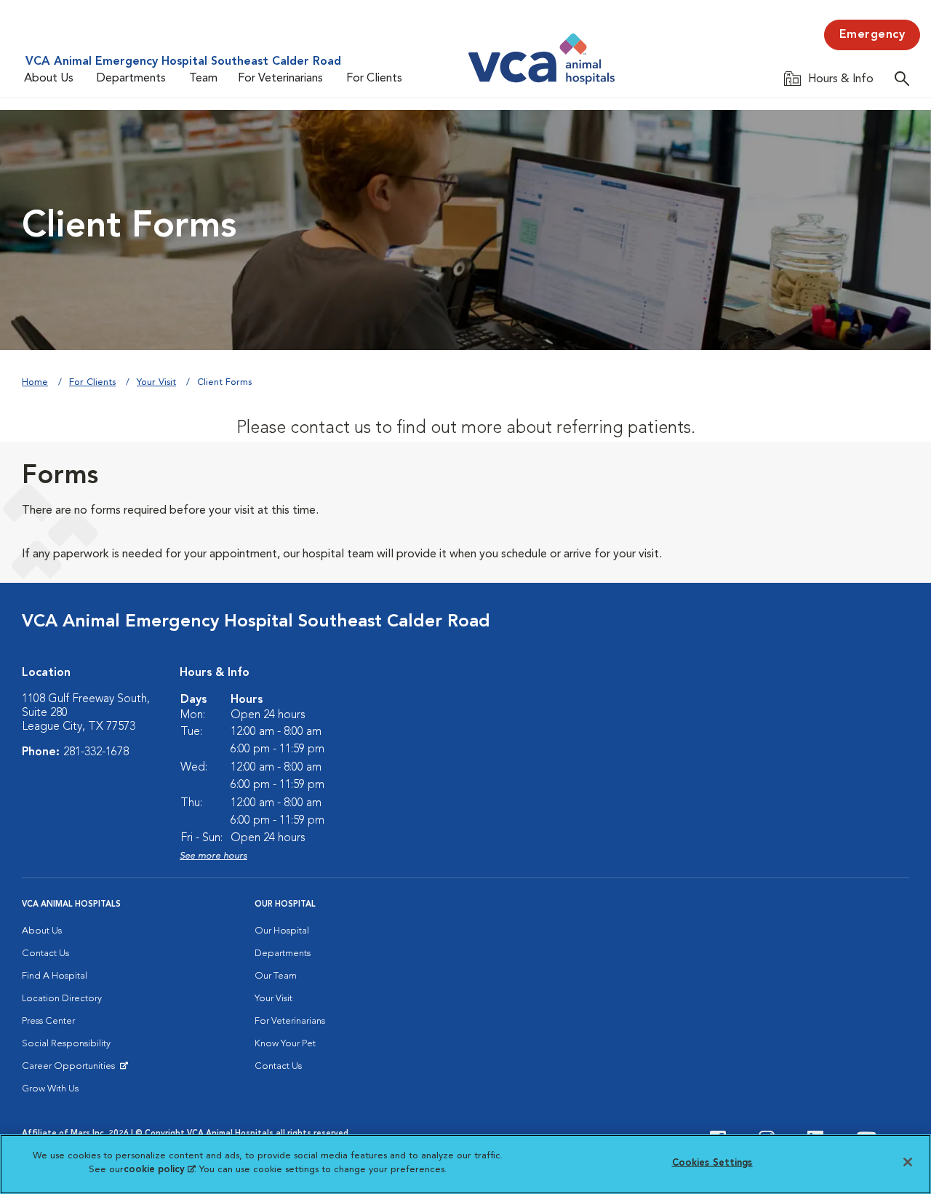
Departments (131, 78)
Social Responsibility (66, 1043)
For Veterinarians (280, 78)
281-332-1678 (96, 752)
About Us (48, 78)
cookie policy (159, 1169)
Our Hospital (282, 931)
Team (203, 78)
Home (35, 382)
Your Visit (156, 382)
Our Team (276, 976)
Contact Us (45, 953)
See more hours (213, 856)
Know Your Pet (285, 1043)
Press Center (48, 1021)
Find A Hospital (54, 976)
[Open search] (905, 78)
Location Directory (62, 998)
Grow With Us (50, 1089)
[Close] (908, 1162)
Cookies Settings (712, 1163)
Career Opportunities (71, 1070)
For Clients (374, 78)
